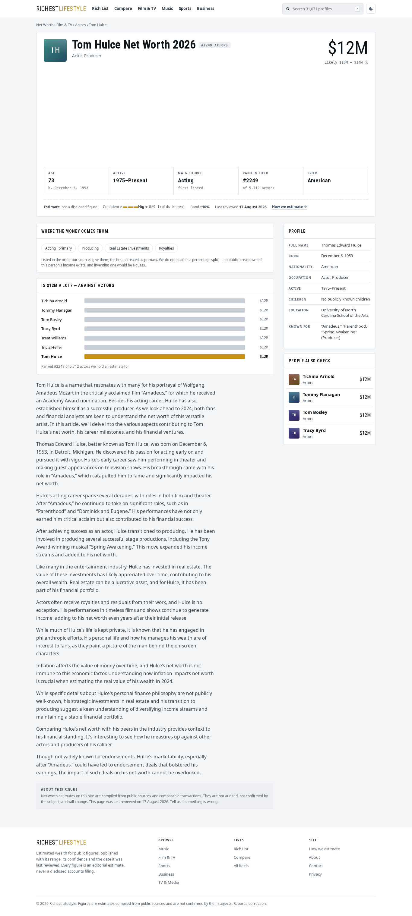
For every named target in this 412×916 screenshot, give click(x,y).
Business (205, 8)
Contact (316, 865)
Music (167, 8)
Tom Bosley (51, 319)
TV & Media (168, 882)
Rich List (100, 8)
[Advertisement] (206, 116)
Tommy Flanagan (56, 310)
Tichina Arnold (54, 301)
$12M (365, 379)
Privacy (315, 874)
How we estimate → (289, 206)
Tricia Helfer (51, 347)
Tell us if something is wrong (193, 801)
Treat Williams (53, 338)
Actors (80, 24)
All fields (241, 865)
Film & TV (147, 8)
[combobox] (322, 8)
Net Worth (44, 24)
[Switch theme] (371, 9)
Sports (185, 8)
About (314, 857)
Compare (123, 8)
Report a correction (249, 903)
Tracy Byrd (50, 328)
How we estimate (324, 848)
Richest (61, 8)
